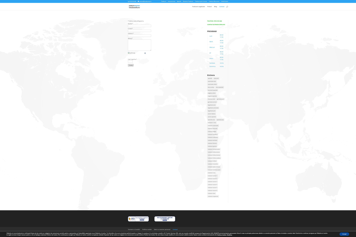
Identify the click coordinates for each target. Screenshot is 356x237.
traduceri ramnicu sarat (214, 170)
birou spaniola (219, 87)
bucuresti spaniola (212, 90)
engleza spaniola (212, 96)
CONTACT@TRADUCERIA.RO (216, 24)
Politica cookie (147, 229)
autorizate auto (212, 81)
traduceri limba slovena (214, 155)
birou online (211, 87)
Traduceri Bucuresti (214, 1)
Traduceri (163, 1)
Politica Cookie (221, 235)
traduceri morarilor (213, 164)
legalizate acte (211, 105)
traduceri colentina (213, 137)
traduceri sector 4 (212, 184)
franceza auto (211, 99)
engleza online (211, 93)
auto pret (216, 78)
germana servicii (212, 102)
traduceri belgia (212, 131)
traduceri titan (211, 193)
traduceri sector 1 (212, 176)
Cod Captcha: (132, 59)
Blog (215, 6)
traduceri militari (212, 161)
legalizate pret (211, 111)
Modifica (229, 235)
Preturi (209, 6)
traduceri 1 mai (212, 122)
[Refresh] (145, 53)
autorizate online (212, 84)
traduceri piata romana (214, 167)
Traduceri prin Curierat (201, 1)
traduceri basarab (212, 128)
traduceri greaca (212, 146)
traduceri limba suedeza (214, 158)
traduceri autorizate (213, 125)
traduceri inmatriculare (214, 149)
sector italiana (211, 114)
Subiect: (131, 33)
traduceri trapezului (213, 196)
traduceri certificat (212, 134)
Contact (221, 6)
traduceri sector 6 (212, 190)
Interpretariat (171, 1)
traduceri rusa (211, 173)
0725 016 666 (218, 21)
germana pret (220, 99)
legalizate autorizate (213, 108)
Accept (344, 234)
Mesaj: (130, 38)
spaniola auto (220, 119)
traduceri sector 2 (212, 178)
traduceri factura (212, 143)
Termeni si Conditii (134, 229)
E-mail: (130, 28)
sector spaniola (212, 117)
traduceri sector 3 (212, 181)
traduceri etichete (212, 140)
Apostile (179, 1)
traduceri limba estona (214, 152)
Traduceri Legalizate (198, 6)
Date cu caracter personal (162, 229)
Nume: (130, 24)
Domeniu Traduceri (188, 1)
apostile (210, 78)
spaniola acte (211, 119)
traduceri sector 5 (212, 187)
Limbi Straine (224, 1)
